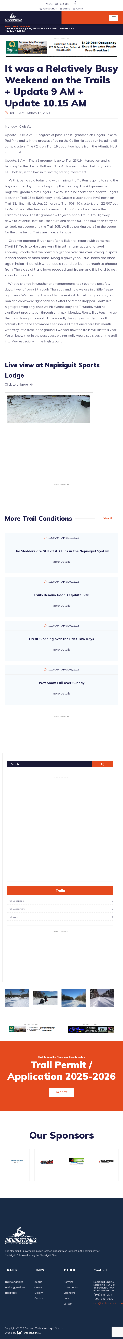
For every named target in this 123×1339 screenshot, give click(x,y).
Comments (71, 1287)
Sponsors (69, 1292)
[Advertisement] (61, 494)
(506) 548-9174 (58, 4)
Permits (79, 8)
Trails (8, 26)
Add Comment (49, 8)
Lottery (68, 1303)
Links (66, 1298)
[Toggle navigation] (113, 18)
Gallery (38, 1292)
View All (107, 518)
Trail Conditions (21, 26)
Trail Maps (11, 1292)
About (38, 1282)
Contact (39, 1298)
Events (66, 8)
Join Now (61, 1092)
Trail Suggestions (15, 1287)
